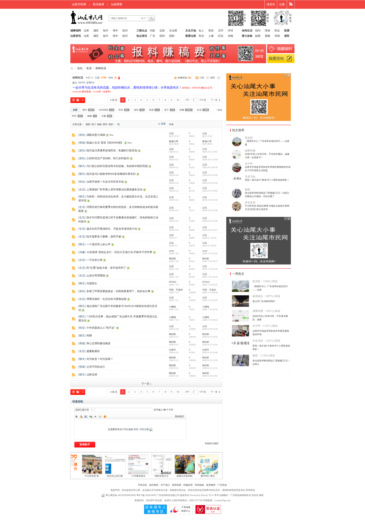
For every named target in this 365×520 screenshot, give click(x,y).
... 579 (186, 100)
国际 (172, 35)
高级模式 (179, 416)
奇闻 (277, 35)
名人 (201, 30)
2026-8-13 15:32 (209, 200)
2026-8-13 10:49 (209, 210)
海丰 (115, 30)
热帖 (99, 124)
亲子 (169, 110)
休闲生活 (100, 68)
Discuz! (204, 495)
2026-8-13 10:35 (209, 221)
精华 (105, 124)
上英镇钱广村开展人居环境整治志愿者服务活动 (114, 189)
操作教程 (153, 485)
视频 (267, 35)
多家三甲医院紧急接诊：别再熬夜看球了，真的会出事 (118, 291)
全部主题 (77, 124)
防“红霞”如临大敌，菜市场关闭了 (106, 267)
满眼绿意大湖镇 (95, 134)
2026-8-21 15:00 (209, 159)
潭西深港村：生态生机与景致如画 (106, 299)
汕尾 (86, 30)
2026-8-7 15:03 (209, 238)
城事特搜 (250, 150)
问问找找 (106, 110)
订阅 (201, 77)
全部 (75, 110)
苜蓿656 (90, 82)
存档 (212, 77)
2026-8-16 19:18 (209, 183)
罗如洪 (255, 495)
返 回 (114, 100)
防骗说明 (188, 485)
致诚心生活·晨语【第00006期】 (104, 142)
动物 (230, 35)
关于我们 (165, 485)
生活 (89, 68)
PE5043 (172, 282)
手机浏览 (142, 485)
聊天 (88, 110)
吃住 (277, 30)
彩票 (287, 30)
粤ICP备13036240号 (146, 495)
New (111, 135)
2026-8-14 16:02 (209, 191)
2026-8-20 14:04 (209, 175)
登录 (136, 429)
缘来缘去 (257, 296)
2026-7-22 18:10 (209, 277)
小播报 (172, 306)
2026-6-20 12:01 (209, 376)
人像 (211, 35)
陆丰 (105, 30)
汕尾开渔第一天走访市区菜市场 (105, 181)
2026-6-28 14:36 (209, 329)
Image (86, 416)
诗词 (230, 30)
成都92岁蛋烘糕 (184, 476)
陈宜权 (249, 137)
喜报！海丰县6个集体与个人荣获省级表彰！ (267, 180)
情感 (267, 30)
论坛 (80, 68)
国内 (162, 35)
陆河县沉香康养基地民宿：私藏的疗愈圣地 (111, 150)
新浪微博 (98, 4)
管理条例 (250, 490)
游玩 (139, 110)
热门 (93, 124)
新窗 (163, 123)
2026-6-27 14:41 (209, 337)
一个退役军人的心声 (98, 244)
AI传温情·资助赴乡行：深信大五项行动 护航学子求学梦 (119, 252)
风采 (211, 30)
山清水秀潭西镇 (95, 275)
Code (100, 416)
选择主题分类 (82, 409)
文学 (220, 30)
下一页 (214, 100)
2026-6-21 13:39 (209, 360)
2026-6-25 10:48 (209, 352)
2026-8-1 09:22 (209, 245)
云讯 (171, 133)
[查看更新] (118, 124)
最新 (88, 124)
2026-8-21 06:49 (209, 167)
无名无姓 (250, 176)
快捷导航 (291, 4)
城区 (96, 30)
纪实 (220, 35)
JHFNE (81, 82)
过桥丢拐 (91, 374)
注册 (282, 4)
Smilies (105, 416)
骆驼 (247, 189)
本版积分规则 (211, 443)
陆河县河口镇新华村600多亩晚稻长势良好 (111, 174)
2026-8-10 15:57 (209, 230)
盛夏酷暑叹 (93, 351)
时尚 (77, 116)
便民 (287, 35)
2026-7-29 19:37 (209, 261)
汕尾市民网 (79, 4)
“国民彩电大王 (161, 476)
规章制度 (176, 485)
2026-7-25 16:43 (209, 269)
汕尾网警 (116, 4)
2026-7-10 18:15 (209, 309)
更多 (111, 124)
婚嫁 (91, 116)
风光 (201, 35)
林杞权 (172, 258)
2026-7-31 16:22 (209, 253)
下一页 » (146, 383)
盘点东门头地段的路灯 (263, 301)
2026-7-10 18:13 (209, 320)
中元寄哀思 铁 (92, 476)
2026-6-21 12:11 (209, 368)
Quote (95, 416)
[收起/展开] (218, 77)
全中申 (249, 163)
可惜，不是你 (176, 289)
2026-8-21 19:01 (209, 152)
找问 (257, 30)
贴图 (257, 35)
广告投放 (222, 485)
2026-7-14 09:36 (209, 292)
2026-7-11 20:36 (209, 300)
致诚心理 (173, 141)
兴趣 (106, 116)
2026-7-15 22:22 (209, 285)
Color (81, 416)
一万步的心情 (94, 260)
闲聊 (89, 335)
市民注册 (144, 429)
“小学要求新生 (138, 476)
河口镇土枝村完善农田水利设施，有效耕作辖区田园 (117, 166)
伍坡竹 (172, 349)
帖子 (143, 18)
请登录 (271, 4)
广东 (152, 35)
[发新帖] (77, 100)
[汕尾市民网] (87, 23)
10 (178, 100)
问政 (152, 30)
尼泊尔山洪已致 (115, 476)
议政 (162, 30)
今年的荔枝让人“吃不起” (100, 327)
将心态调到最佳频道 (98, 343)
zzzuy (171, 250)
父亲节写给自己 (95, 366)
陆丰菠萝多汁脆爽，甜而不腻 (103, 236)
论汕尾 (173, 30)
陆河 (125, 30)
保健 (185, 110)
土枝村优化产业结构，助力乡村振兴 (107, 158)
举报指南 (199, 485)
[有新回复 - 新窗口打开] (73, 136)
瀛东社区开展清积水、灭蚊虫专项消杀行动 (111, 228)
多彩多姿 (250, 202)
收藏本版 (184, 77)
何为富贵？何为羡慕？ (99, 359)
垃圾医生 (91, 283)
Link (91, 416)
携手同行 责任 (208, 476)
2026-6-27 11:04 (209, 344)
